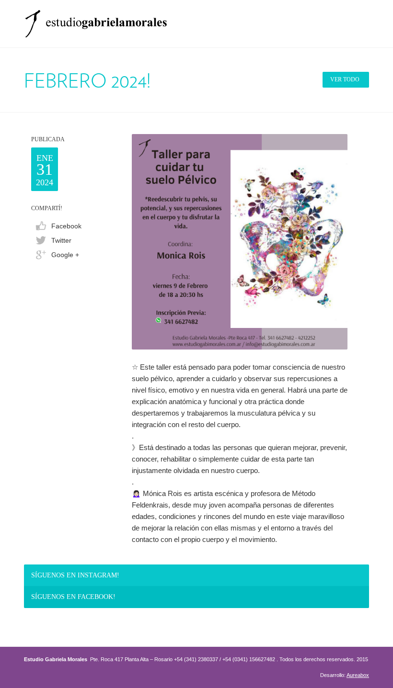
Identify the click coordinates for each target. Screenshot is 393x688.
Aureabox (358, 675)
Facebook (66, 226)
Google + (65, 255)
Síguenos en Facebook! (73, 596)
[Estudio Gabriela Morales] (96, 21)
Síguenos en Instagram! (75, 575)
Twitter (61, 240)
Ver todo (344, 79)
